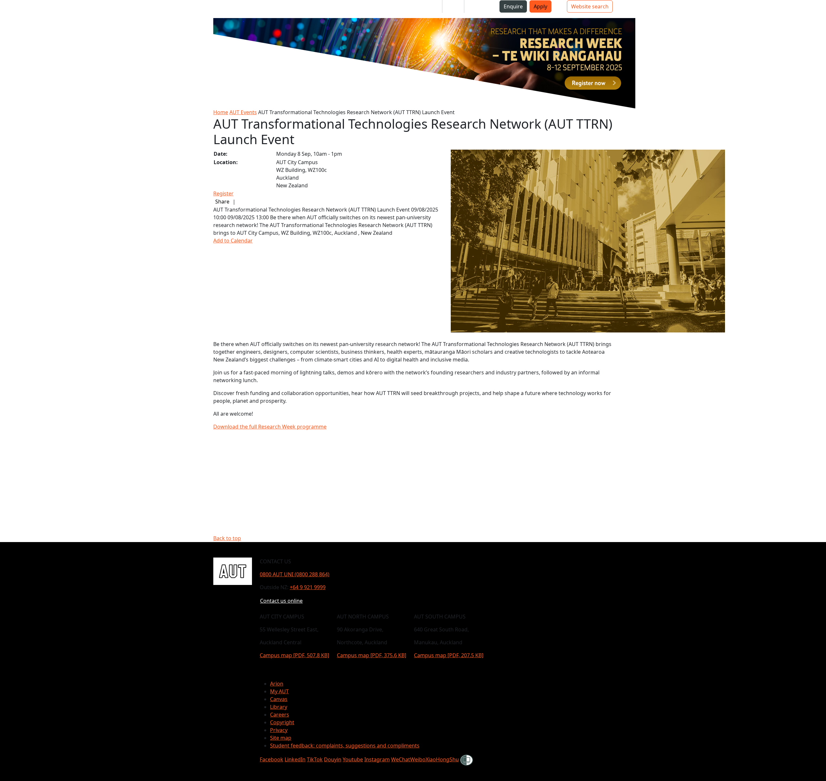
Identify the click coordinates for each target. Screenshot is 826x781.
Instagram (377, 759)
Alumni (478, 6)
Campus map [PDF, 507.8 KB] (294, 655)
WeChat (400, 759)
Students (426, 6)
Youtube (353, 759)
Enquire (513, 6)
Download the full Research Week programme (270, 426)
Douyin (332, 759)
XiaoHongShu (442, 759)
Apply (540, 6)
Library (278, 706)
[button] (32, 9)
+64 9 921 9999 (308, 587)
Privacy (278, 730)
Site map (280, 737)
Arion (276, 683)
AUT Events (243, 112)
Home (220, 112)
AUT (11, 9)
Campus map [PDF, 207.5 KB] (448, 655)
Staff (453, 6)
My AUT (279, 691)
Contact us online (281, 600)
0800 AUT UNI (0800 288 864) (294, 574)
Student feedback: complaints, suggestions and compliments (344, 745)
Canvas (278, 699)
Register (223, 193)
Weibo (418, 759)
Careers (279, 714)
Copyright (282, 722)
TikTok (315, 759)
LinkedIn (295, 759)
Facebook (271, 759)
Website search (590, 6)
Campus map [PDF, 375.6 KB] (371, 655)
